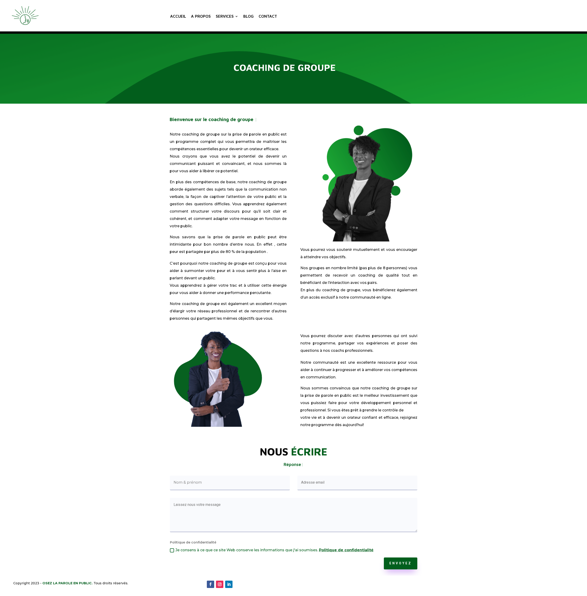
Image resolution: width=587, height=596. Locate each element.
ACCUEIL (178, 16)
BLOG (248, 16)
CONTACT (268, 16)
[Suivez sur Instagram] (219, 584)
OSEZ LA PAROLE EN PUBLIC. (67, 583)
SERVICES (225, 16)
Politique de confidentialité (346, 550)
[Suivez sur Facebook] (210, 584)
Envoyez (400, 563)
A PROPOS (201, 16)
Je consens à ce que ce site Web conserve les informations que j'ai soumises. (274, 550)
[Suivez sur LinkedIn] (229, 584)
